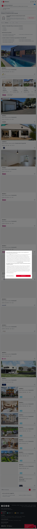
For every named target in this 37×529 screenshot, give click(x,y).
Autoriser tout (23, 275)
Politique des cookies (20, 262)
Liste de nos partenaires (9, 272)
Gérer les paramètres (10, 275)
